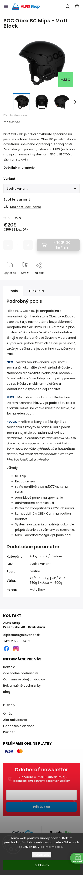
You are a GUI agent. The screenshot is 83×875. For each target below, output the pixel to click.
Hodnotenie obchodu (19, 726)
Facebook (6, 648)
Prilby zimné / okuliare (46, 556)
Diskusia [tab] (36, 291)
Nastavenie (41, 855)
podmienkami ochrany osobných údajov (41, 781)
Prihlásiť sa (41, 807)
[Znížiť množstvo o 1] (8, 245)
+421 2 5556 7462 (16, 641)
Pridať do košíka (61, 245)
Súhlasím (41, 865)
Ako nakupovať (15, 720)
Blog (6, 692)
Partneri (9, 732)
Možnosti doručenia (25, 207)
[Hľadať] (67, 6)
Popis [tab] (13, 291)
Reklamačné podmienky (22, 685)
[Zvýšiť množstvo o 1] (28, 245)
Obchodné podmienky (20, 673)
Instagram (16, 648)
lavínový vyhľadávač (42, 438)
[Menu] (6, 6)
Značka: (11, 122)
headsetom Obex (43, 316)
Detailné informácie (19, 167)
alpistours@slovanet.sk (21, 635)
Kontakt (9, 667)
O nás (7, 713)
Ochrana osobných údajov (24, 679)
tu (62, 847)
